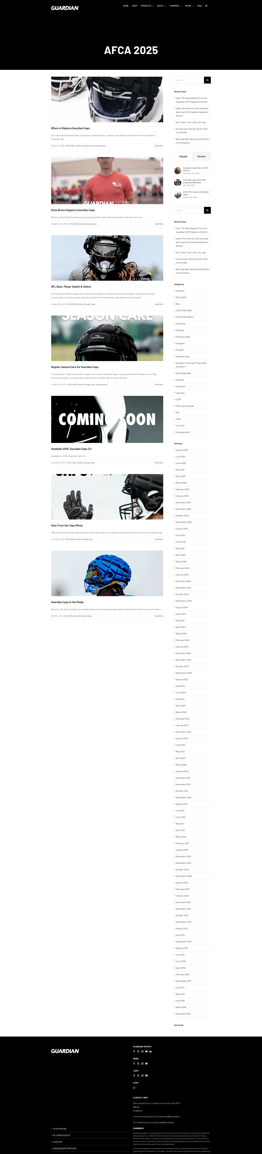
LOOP (178, 399)
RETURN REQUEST (62, 1135)
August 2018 (181, 948)
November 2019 (183, 908)
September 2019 (183, 922)
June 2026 (181, 463)
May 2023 (180, 699)
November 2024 (183, 587)
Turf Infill (180, 425)
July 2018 (180, 954)
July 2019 (180, 935)
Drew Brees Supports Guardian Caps (73, 210)
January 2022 (182, 771)
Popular (183, 156)
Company (180, 343)
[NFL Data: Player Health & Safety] (107, 258)
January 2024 (182, 646)
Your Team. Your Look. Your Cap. (191, 122)
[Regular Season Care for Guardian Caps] (107, 338)
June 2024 (181, 614)
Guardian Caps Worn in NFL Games (196, 169)
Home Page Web (183, 373)
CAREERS (57, 1141)
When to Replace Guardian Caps (70, 128)
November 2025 (183, 509)
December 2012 (183, 1013)
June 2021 (181, 817)
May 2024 (180, 620)
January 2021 (182, 849)
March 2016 (181, 1007)
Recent (202, 156)
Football (78, 146)
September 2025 (184, 522)
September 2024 (184, 600)
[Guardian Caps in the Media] (107, 573)
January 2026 (182, 496)
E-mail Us (137, 1110)
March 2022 (181, 764)
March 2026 (181, 482)
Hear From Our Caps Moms (67, 525)
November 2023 (183, 659)
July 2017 (180, 987)
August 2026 (182, 450)
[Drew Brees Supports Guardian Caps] (107, 180)
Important (180, 386)
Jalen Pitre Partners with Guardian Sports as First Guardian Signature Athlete (192, 112)
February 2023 (182, 718)
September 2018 (183, 941)
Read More (159, 146)
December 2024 (183, 581)
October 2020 (182, 869)
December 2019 (183, 902)
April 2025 (180, 555)
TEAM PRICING (60, 1128)
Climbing (180, 330)
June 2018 (180, 961)
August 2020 (182, 882)
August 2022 (182, 738)
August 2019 (181, 928)
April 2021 (180, 830)
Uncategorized (99, 146)
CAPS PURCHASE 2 (184, 317)
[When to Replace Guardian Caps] (107, 99)
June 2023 (181, 692)
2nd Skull (180, 290)
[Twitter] (138, 1051)
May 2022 (180, 751)
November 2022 (183, 731)
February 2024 (183, 640)
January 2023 (182, 725)
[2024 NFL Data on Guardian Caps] (177, 193)
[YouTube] (146, 1051)
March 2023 (181, 712)
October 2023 (182, 666)
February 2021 (182, 843)
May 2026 (180, 469)
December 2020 (183, 856)
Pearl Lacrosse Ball (185, 406)
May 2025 (180, 548)
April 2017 (180, 994)
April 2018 (180, 968)
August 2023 (182, 679)
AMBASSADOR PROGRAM (64, 1148)
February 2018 (182, 974)
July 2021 (180, 810)
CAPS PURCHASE (184, 310)
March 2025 (181, 561)
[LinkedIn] (150, 1051)
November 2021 (183, 784)
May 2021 (180, 823)
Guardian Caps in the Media (67, 602)
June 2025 (181, 541)
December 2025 (183, 502)
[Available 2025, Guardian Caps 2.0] (107, 419)
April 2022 (181, 758)
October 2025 (182, 515)
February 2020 (183, 889)
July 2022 (180, 745)
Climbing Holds (183, 336)
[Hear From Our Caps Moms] (107, 497)
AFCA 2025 (70, 146)
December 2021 (183, 777)
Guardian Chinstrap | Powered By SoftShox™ (191, 365)
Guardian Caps (87, 146)
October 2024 (182, 594)
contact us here (172, 1116)
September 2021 (183, 797)
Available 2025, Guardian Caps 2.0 (71, 448)
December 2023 (183, 653)
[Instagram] (142, 1051)
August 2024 (182, 607)
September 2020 (184, 876)
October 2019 (182, 915)
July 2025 (180, 535)
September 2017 (183, 981)
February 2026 (182, 489)
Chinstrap (180, 323)
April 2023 (180, 705)
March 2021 (181, 836)
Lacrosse (180, 392)
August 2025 (182, 528)
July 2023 (180, 686)
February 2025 (182, 568)
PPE (178, 412)
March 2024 (181, 633)
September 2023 (184, 672)
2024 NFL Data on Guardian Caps (196, 193)
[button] (206, 5)
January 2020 (182, 895)
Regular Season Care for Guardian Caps (75, 367)
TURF (178, 419)
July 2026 (180, 456)
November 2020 (183, 863)
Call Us (136, 1107)
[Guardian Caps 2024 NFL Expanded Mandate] (177, 181)
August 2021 (182, 804)
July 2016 (180, 1000)
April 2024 (181, 627)
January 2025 (182, 574)
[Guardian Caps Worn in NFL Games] (177, 169)
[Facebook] (134, 1051)
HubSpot (180, 379)
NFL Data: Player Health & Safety (71, 286)
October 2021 (182, 791)
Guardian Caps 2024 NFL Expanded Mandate (194, 181)
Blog (178, 304)
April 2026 (180, 476)
